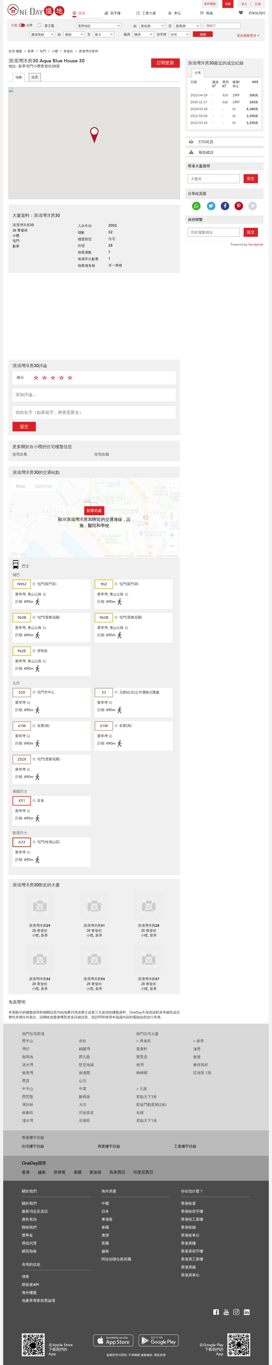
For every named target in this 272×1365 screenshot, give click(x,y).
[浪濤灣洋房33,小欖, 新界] (94, 959)
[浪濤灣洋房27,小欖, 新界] (148, 959)
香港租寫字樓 (192, 1211)
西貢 (25, 1080)
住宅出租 (101, 454)
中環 (82, 1088)
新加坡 (95, 1172)
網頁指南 (29, 1251)
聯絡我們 (29, 1227)
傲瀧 (197, 1056)
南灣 (140, 1064)
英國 (105, 1243)
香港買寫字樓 (192, 1251)
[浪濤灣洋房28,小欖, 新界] (148, 906)
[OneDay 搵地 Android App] (159, 1340)
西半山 (27, 1041)
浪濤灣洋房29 (39, 925)
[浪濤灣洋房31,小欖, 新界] (94, 906)
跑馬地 (27, 1056)
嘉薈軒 (141, 1048)
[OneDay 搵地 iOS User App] (113, 1340)
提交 (24, 427)
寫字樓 (115, 13)
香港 (26, 1172)
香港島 (143, 1041)
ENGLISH (257, 13)
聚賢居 (141, 1056)
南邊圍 (84, 1072)
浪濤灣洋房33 (94, 979)
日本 (105, 1211)
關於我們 (29, 1203)
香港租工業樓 (192, 1219)
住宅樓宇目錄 (33, 1146)
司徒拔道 (86, 1112)
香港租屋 (188, 1203)
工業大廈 (149, 13)
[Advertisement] (94, 315)
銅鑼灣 (84, 1048)
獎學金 (27, 1235)
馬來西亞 (117, 1172)
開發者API (30, 1284)
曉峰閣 (141, 1072)
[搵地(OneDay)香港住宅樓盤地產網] (36, 9)
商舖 (209, 13)
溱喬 (197, 1048)
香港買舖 (188, 1267)
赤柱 (82, 1041)
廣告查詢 (29, 1219)
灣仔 (25, 1048)
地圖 (18, 77)
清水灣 (27, 1064)
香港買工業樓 (192, 1259)
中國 (105, 1203)
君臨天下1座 (146, 1120)
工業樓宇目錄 (185, 1146)
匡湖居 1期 (202, 1072)
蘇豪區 (27, 1112)
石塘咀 (84, 1120)
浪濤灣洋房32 (39, 979)
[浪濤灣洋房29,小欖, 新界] (39, 906)
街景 (35, 77)
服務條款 (146, 1355)
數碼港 (84, 1096)
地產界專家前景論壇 (38, 1300)
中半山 (27, 1088)
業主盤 (49, 26)
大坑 (82, 1104)
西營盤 (27, 1096)
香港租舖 (188, 1227)
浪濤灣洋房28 (148, 925)
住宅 (81, 13)
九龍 (141, 1088)
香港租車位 (190, 1235)
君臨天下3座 (146, 1096)
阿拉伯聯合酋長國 (116, 1259)
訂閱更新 (165, 63)
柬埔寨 (107, 1219)
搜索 (203, 34)
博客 (25, 1276)
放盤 (228, 4)
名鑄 (140, 1112)
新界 (198, 1041)
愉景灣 (27, 1072)
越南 (42, 1172)
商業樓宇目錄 (109, 1146)
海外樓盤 (210, 4)
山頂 (82, 1080)
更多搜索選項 (246, 35)
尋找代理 (29, 1243)
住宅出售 (19, 454)
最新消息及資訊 (35, 1211)
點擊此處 (94, 510)
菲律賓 (60, 1172)
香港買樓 (188, 1243)
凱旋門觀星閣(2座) (151, 1104)
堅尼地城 (86, 1064)
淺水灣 (27, 1120)
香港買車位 (190, 1275)
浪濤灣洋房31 (94, 925)
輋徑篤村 (200, 1064)
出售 (198, 73)
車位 (177, 13)
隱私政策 (160, 1355)
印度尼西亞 (143, 1172)
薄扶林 (27, 1104)
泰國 (78, 1172)
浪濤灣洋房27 (148, 979)
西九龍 (84, 1056)
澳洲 (105, 1235)
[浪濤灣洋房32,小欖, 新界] (39, 959)
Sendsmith (256, 244)
